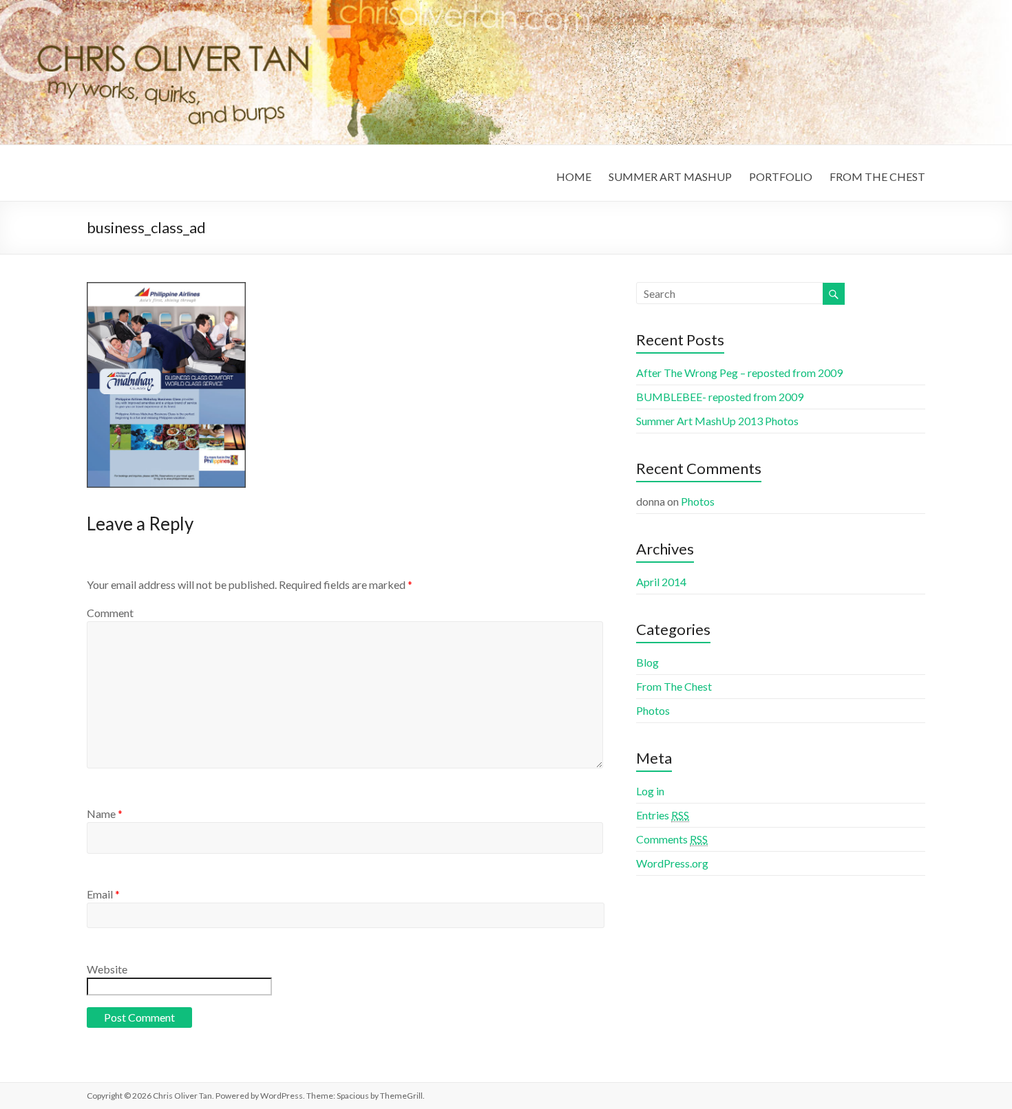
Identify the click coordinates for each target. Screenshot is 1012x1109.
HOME (573, 176)
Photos (698, 501)
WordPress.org (672, 863)
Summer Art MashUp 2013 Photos (717, 420)
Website (107, 969)
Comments (672, 839)
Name (105, 813)
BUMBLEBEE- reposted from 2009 (719, 396)
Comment (110, 612)
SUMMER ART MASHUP (670, 176)
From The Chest (674, 686)
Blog (647, 662)
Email (103, 894)
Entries (662, 814)
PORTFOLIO (780, 176)
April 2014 (661, 581)
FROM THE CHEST (877, 176)
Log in (650, 790)
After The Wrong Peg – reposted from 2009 (739, 372)
